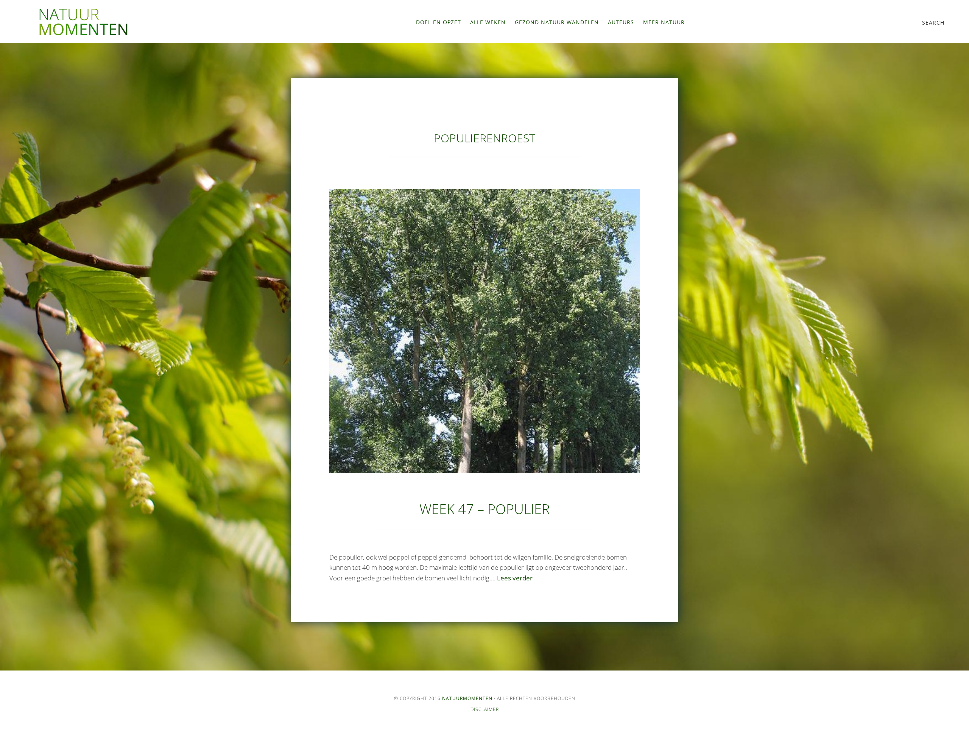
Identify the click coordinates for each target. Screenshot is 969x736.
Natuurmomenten (467, 698)
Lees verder (515, 578)
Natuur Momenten (83, 22)
